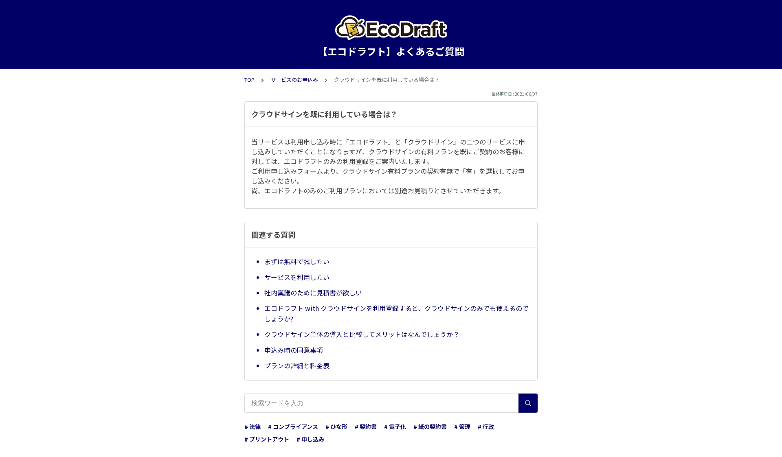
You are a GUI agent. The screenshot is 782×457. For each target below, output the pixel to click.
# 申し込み (310, 439)
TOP (249, 79)
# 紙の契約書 (430, 426)
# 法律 (252, 426)
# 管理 (462, 426)
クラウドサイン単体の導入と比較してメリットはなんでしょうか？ (361, 334)
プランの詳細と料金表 (296, 365)
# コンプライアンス (293, 426)
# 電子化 (395, 426)
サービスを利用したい (296, 277)
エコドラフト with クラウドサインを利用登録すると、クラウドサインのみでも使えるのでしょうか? (396, 313)
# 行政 (486, 426)
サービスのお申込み (294, 79)
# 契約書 (366, 426)
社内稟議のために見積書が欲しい (313, 292)
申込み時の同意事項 (293, 350)
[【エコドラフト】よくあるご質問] (391, 27)
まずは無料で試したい (296, 261)
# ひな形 (336, 426)
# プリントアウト (266, 439)
